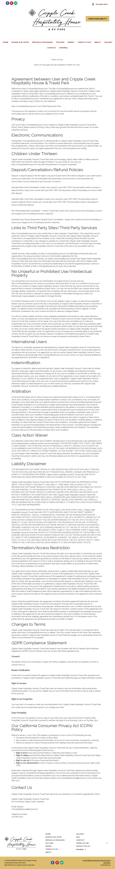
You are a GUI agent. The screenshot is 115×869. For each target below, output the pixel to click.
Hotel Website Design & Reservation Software (97, 862)
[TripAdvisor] (15, 3)
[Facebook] (7, 3)
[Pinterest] (11, 3)
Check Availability (97, 19)
